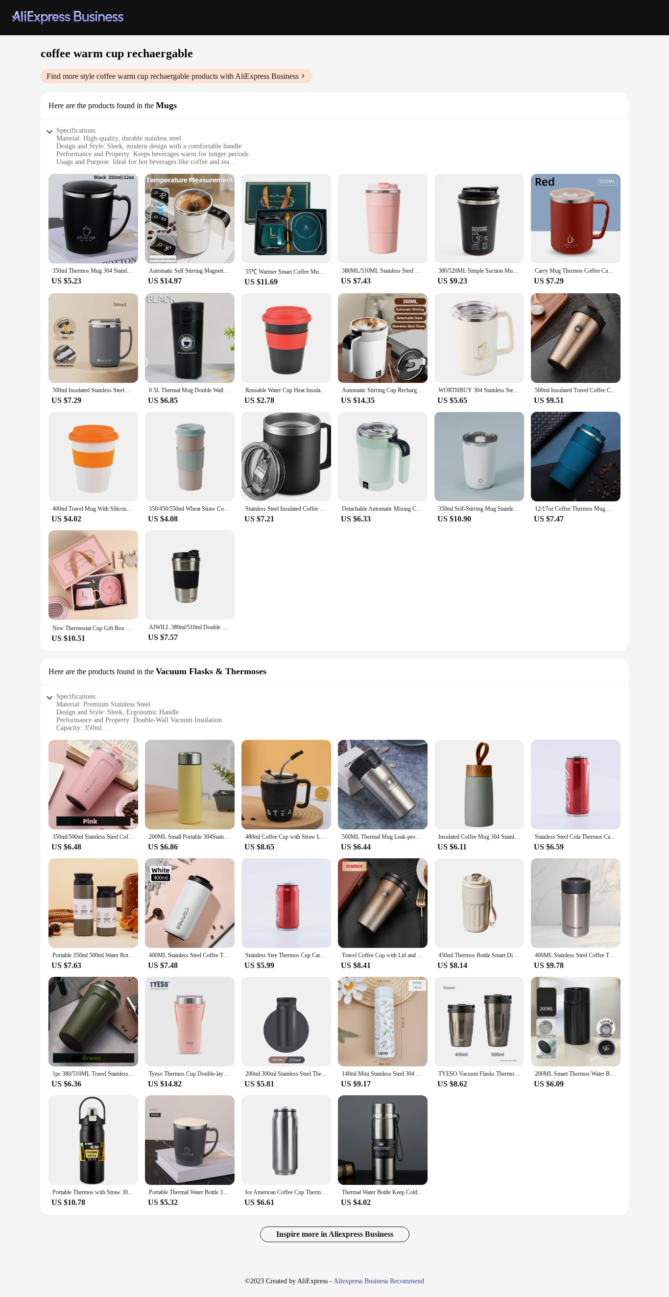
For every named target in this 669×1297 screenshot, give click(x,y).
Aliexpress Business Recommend (379, 1281)
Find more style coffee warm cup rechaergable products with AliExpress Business (173, 76)
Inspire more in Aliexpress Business (334, 1234)
